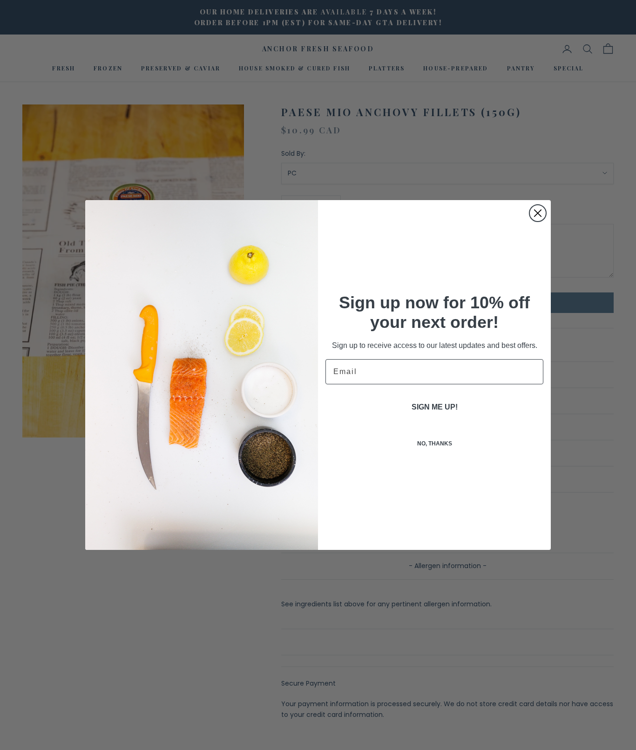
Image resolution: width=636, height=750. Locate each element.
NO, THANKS (434, 443)
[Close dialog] (537, 213)
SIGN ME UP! (435, 407)
